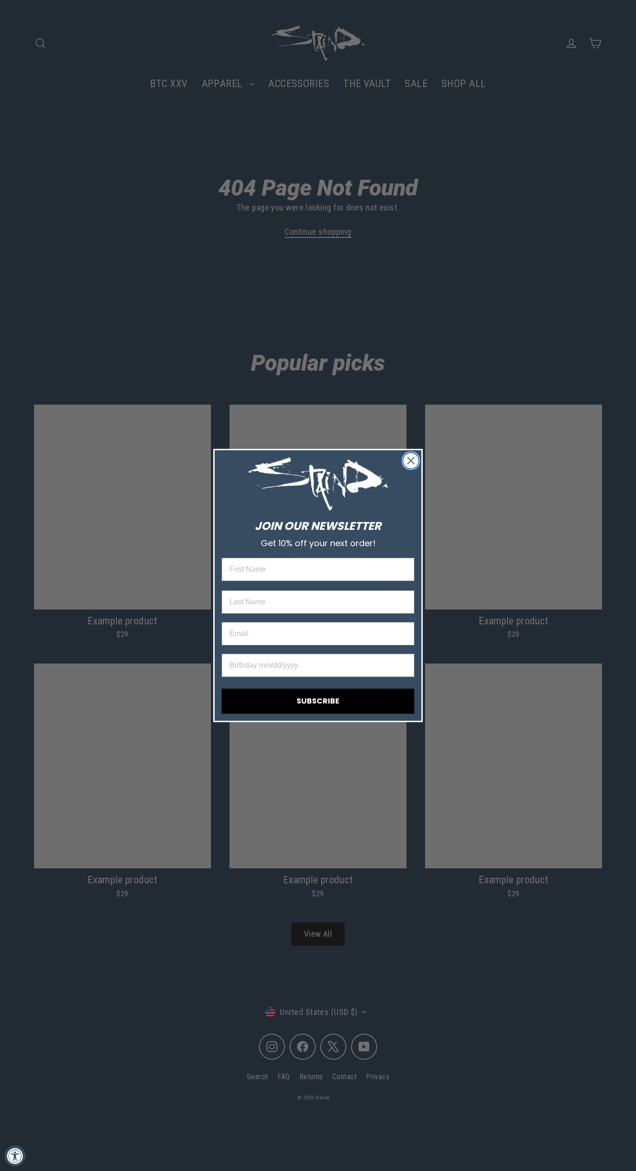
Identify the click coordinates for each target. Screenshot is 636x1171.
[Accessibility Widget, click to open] (15, 1155)
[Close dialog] (411, 461)
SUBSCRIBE (318, 701)
